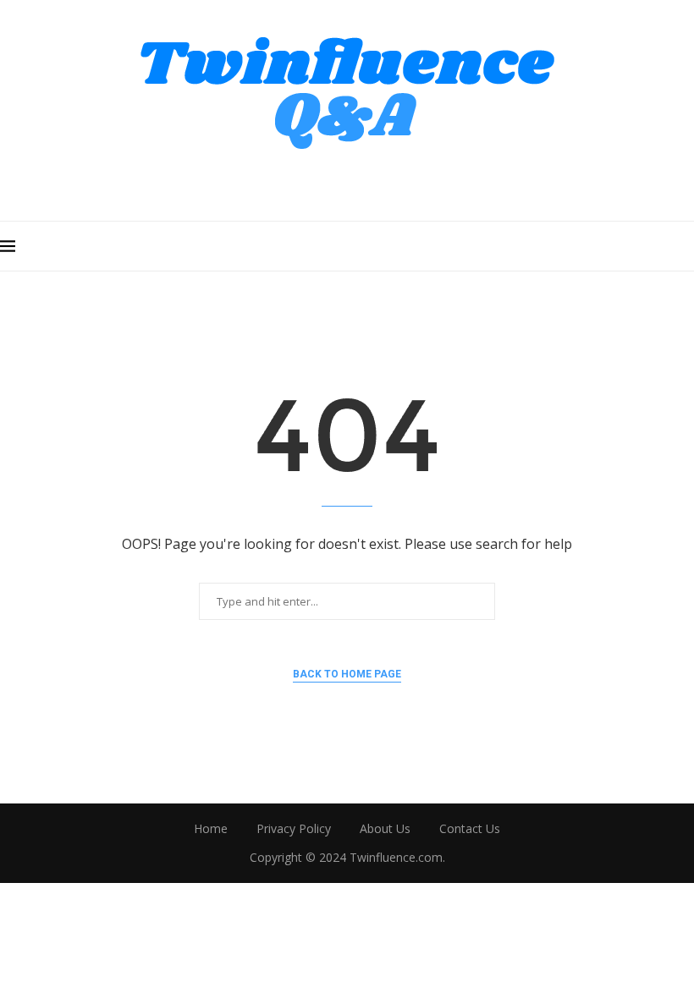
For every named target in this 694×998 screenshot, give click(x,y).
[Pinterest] (371, 180)
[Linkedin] (394, 180)
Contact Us (469, 828)
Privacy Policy (293, 828)
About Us (385, 828)
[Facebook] (300, 180)
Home (211, 828)
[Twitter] (323, 180)
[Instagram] (347, 180)
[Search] (685, 246)
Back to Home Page (347, 674)
